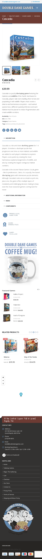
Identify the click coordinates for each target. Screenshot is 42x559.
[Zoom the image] (21, 242)
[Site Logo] (18, 7)
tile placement (20, 124)
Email (19, 130)
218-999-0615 (36, 1)
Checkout (6, 479)
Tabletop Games (9, 468)
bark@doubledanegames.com (11, 1)
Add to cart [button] (16, 341)
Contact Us (7, 487)
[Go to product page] (6, 296)
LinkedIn (11, 130)
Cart (5, 475)
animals (13, 124)
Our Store (7, 483)
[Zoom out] (3, 380)
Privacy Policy (8, 491)
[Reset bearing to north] (3, 383)
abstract (8, 124)
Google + (15, 130)
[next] (38, 79)
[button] (37, 8)
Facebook (4, 130)
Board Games (12, 121)
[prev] (35, 79)
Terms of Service (9, 494)
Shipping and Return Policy (12, 498)
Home (5, 464)
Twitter (7, 130)
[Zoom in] (3, 377)
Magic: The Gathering (10, 472)
